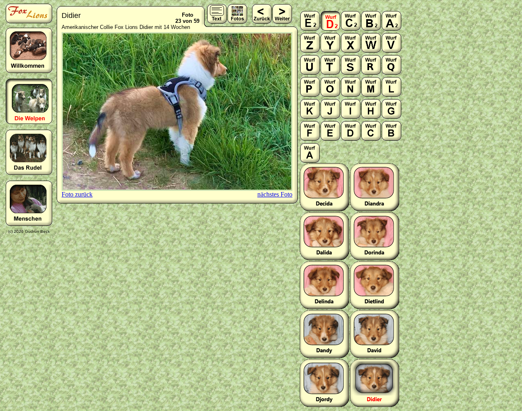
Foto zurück (77, 194)
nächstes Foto (274, 194)
